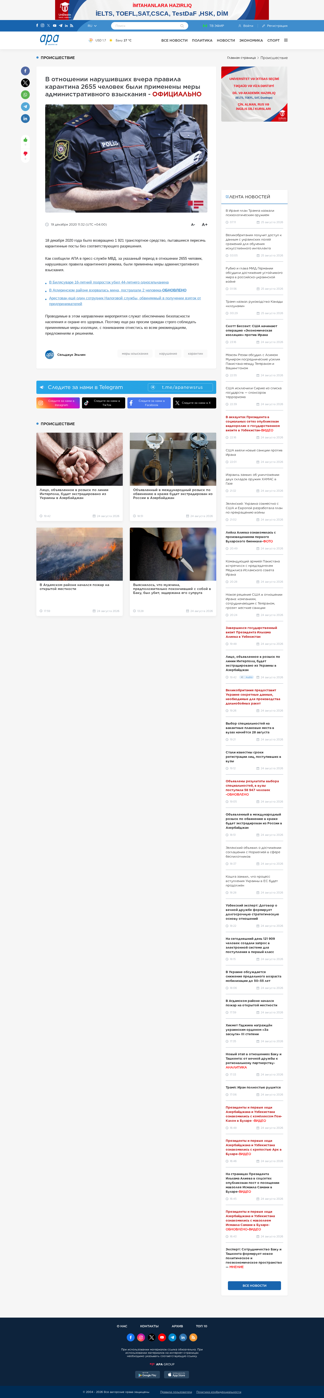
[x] (152, 1337)
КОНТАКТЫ (149, 1326)
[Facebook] (37, 26)
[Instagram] (42, 26)
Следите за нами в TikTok (107, 403)
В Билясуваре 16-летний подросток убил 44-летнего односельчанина (109, 282)
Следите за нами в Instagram (61, 403)
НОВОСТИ (226, 40)
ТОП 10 (201, 1326)
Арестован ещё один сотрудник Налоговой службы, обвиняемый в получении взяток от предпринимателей (125, 301)
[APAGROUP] (162, 1364)
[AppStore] (176, 1375)
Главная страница (241, 57)
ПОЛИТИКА (202, 40)
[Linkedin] (66, 26)
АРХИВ (177, 1326)
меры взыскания (135, 353)
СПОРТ (273, 40)
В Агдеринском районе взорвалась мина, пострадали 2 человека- (117, 290)
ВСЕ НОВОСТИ (174, 40)
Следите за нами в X (196, 402)
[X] (48, 26)
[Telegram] (60, 26)
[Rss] (71, 26)
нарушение (168, 353)
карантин (195, 353)
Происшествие (274, 58)
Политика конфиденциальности (218, 1392)
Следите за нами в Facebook (152, 403)
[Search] (182, 26)
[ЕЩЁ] (284, 40)
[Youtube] (54, 26)
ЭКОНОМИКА (251, 40)
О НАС (122, 1326)
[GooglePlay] (147, 1375)
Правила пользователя (176, 1392)
